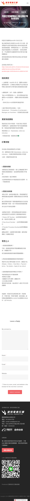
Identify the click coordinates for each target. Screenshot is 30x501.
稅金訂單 (23, 12)
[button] (27, 3)
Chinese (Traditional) (21, 500)
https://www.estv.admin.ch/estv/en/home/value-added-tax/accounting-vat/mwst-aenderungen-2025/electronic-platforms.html (15, 69)
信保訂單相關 (14, 12)
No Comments (22, 22)
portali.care (8, 22)
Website (4, 373)
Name (4, 355)
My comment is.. (6, 329)
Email (4, 364)
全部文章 (6, 12)
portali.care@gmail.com (13, 421)
